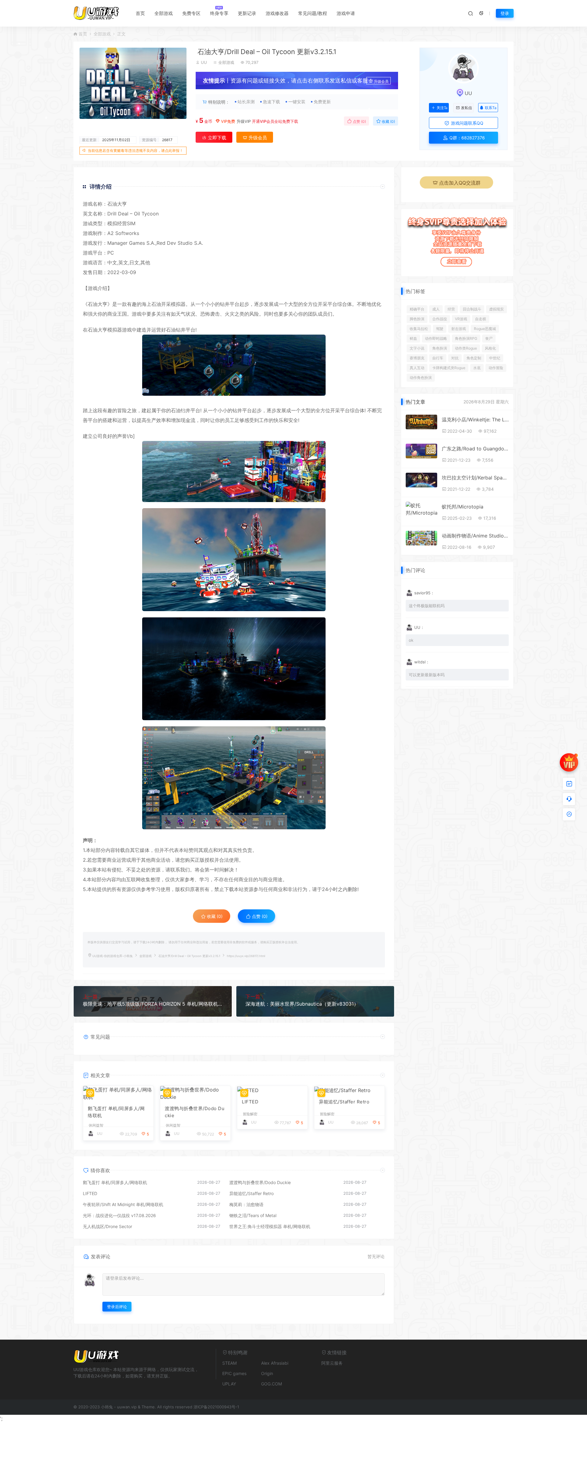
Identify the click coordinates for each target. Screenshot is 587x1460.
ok (411, 640)
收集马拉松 (419, 328)
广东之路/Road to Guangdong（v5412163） (475, 449)
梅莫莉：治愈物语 (246, 1204)
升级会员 (381, 81)
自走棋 (480, 319)
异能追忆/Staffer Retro (344, 1102)
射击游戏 (458, 328)
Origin (267, 1373)
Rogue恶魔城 (485, 328)
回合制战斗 (472, 309)
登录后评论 (117, 1306)
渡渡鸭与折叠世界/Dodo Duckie (194, 1112)
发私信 (466, 108)
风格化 (490, 348)
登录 (504, 13)
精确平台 (417, 309)
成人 (436, 309)
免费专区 (191, 13)
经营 (451, 309)
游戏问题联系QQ (466, 123)
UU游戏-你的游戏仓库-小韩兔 (112, 956)
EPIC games (234, 1373)
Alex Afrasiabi (274, 1363)
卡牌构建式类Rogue (448, 367)
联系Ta (491, 107)
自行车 (437, 358)
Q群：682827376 (466, 137)
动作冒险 (496, 367)
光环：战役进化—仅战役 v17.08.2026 (119, 1215)
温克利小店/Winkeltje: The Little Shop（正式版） (475, 419)
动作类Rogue (466, 348)
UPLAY (229, 1383)
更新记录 (247, 13)
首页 (140, 13)
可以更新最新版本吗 (427, 674)
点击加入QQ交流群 (460, 183)
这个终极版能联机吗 (427, 605)
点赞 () (359, 121)
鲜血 (413, 338)
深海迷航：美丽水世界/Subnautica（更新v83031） (302, 1004)
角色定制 (474, 358)
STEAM (229, 1363)
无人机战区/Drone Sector (107, 1226)
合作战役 (439, 319)
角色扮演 (439, 348)
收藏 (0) (388, 121)
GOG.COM (271, 1383)
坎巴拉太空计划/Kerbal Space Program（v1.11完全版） (475, 478)
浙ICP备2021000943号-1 (216, 1406)
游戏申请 (346, 13)
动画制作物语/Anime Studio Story (475, 536)
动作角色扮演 (421, 377)
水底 (477, 367)
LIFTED (250, 1102)
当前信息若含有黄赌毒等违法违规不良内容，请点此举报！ (135, 150)
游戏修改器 (277, 13)
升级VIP (244, 121)
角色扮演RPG (466, 338)
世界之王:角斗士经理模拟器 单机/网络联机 (269, 1226)
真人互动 (417, 367)
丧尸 (489, 338)
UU (204, 62)
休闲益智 (96, 1125)
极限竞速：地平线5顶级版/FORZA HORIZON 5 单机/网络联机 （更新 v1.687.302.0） (153, 1004)
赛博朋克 (417, 358)
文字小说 (417, 348)
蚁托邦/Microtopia (462, 507)
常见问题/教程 (312, 13)
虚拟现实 (496, 309)
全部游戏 (163, 13)
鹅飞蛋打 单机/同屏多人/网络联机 (116, 1112)
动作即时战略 (436, 338)
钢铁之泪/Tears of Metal (252, 1215)
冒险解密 (250, 1114)
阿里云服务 (332, 1363)
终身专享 (219, 13)
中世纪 (494, 358)
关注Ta (442, 108)
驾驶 (439, 328)
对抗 (455, 358)
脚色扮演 (417, 319)
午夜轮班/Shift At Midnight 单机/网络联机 (123, 1204)
